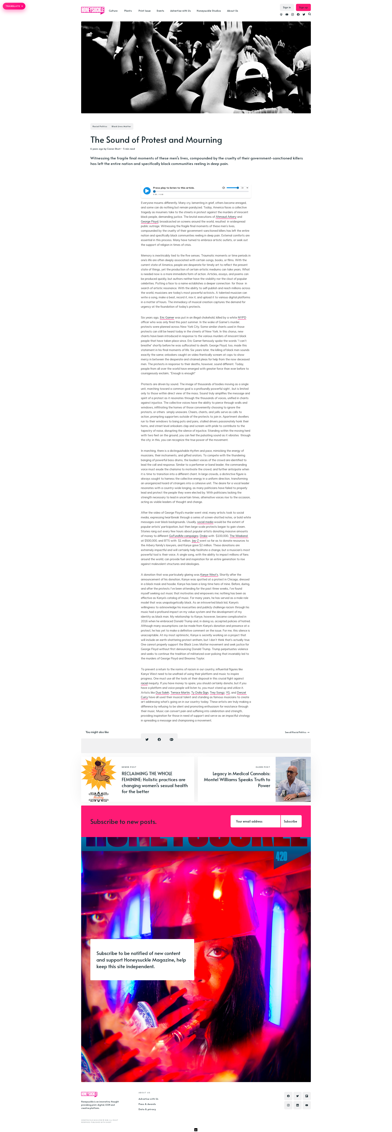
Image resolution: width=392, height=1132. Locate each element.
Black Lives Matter (121, 126)
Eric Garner (167, 317)
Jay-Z (196, 540)
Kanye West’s (209, 574)
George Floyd (149, 221)
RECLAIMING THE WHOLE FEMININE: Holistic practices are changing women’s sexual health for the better (155, 782)
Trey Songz (217, 692)
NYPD (242, 317)
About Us (232, 10)
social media (205, 522)
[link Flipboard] (307, 1096)
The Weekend (239, 536)
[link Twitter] (304, 15)
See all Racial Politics (295, 732)
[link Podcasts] (281, 15)
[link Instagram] (292, 15)
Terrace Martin (180, 692)
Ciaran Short (114, 148)
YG (228, 692)
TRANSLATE (14, 6)
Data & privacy (147, 1109)
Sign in (287, 7)
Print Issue (145, 10)
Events (160, 10)
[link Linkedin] (297, 1105)
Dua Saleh (162, 692)
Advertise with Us (180, 10)
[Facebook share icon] (159, 739)
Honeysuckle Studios (209, 10)
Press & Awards (147, 1104)
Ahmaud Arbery (226, 217)
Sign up (303, 7)
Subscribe (290, 821)
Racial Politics (100, 126)
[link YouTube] (287, 15)
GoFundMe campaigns (183, 536)
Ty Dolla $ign (199, 692)
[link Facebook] (298, 15)
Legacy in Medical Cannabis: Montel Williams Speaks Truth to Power (237, 779)
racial (144, 683)
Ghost (108, 1122)
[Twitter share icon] (147, 739)
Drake (203, 536)
